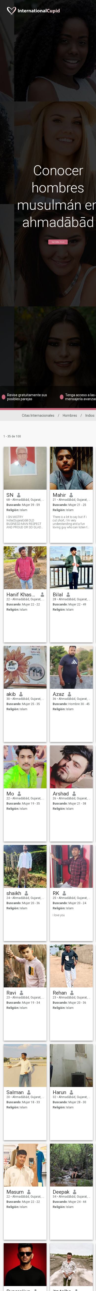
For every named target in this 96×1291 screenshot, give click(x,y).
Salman (15, 1092)
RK (56, 893)
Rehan (60, 993)
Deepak (61, 1192)
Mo (10, 794)
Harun (59, 1092)
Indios (90, 415)
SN (10, 495)
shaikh (13, 893)
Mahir (59, 495)
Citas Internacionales (38, 415)
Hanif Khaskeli (21, 595)
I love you (59, 915)
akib (11, 694)
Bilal (58, 595)
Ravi (11, 993)
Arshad (61, 794)
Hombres (70, 415)
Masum (15, 1192)
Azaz (58, 694)
